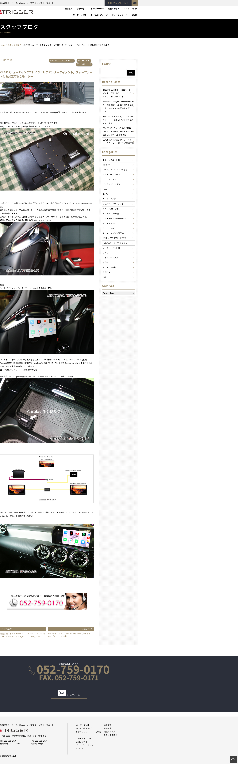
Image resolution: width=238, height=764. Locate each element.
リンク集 (80, 748)
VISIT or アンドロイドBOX (61, 60)
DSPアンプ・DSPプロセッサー (116, 169)
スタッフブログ (130, 8)
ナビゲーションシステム (113, 233)
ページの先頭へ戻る (233, 759)
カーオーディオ (79, 14)
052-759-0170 (118, 1)
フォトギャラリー (96, 8)
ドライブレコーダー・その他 (124, 14)
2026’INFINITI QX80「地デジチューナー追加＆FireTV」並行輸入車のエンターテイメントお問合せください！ (118, 106)
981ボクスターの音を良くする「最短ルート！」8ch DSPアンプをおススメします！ (118, 120)
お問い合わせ (135, 1)
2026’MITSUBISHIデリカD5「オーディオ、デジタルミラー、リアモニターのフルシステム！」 (118, 93)
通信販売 (68, 8)
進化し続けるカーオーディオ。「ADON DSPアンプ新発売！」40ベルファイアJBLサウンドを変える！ (22, 632)
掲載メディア (113, 8)
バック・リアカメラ (111, 184)
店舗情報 (80, 8)
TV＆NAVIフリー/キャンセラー (116, 243)
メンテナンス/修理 (111, 213)
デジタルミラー (109, 223)
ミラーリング (108, 228)
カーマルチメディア (99, 14)
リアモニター (84, 60)
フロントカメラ (109, 179)
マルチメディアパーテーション (116, 218)
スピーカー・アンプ (111, 257)
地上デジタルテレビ (111, 160)
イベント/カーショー (112, 208)
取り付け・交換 (84, 64)
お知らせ (106, 272)
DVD (105, 189)
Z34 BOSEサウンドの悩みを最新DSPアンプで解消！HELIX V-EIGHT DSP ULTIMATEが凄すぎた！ (118, 131)
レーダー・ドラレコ (111, 248)
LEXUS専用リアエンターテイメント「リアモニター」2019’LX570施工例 (118, 141)
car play (106, 164)
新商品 (105, 262)
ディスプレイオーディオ (113, 203)
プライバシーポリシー (85, 745)
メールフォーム (73, 695)
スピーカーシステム (111, 174)
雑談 (104, 277)
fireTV (105, 194)
